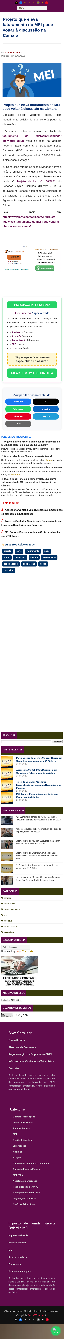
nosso (43, 564)
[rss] (33, 2)
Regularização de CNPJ (25, 1187)
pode (46, 551)
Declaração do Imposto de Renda (31, 1163)
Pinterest (18, 416)
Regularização (19, 340)
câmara (34, 557)
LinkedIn (46, 409)
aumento (15, 474)
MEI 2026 (18, 1175)
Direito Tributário (22, 1140)
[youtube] (42, 2)
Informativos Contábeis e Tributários (31, 1061)
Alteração (16, 336)
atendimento (49, 557)
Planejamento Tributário (26, 1192)
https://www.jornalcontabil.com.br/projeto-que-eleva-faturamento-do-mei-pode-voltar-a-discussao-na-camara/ (31, 221)
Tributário (9, 932)
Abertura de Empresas (22, 1047)
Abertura (16, 332)
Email (18, 424)
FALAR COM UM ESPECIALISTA (32, 373)
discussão (20, 557)
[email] (38, 2)
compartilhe (29, 564)
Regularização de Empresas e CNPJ (30, 1054)
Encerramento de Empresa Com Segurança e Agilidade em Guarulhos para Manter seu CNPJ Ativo (36, 856)
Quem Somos (16, 1040)
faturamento (33, 551)
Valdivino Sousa (13, 52)
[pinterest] (46, 2)
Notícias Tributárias (24, 1204)
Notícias (8, 921)
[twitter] (16, 2)
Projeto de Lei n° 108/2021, (36, 181)
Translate (27, 951)
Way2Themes (36, 1315)
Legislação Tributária (24, 1198)
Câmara (48, 460)
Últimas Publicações (24, 1116)
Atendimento (23, 313)
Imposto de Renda (12, 910)
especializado (11, 564)
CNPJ (14, 344)
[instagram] (29, 2)
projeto (7, 551)
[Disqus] (32, 611)
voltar (7, 557)
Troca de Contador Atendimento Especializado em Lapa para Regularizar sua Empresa (38, 785)
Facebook (18, 401)
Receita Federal (11, 927)
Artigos (7, 898)
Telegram (45, 416)
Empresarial (9, 904)
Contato (13, 1068)
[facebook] (20, 2)
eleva (19, 551)
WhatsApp (18, 409)
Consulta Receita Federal (26, 1169)
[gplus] (25, 2)
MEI (5, 915)
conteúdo (9, 570)
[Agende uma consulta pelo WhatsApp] (55, 1330)
